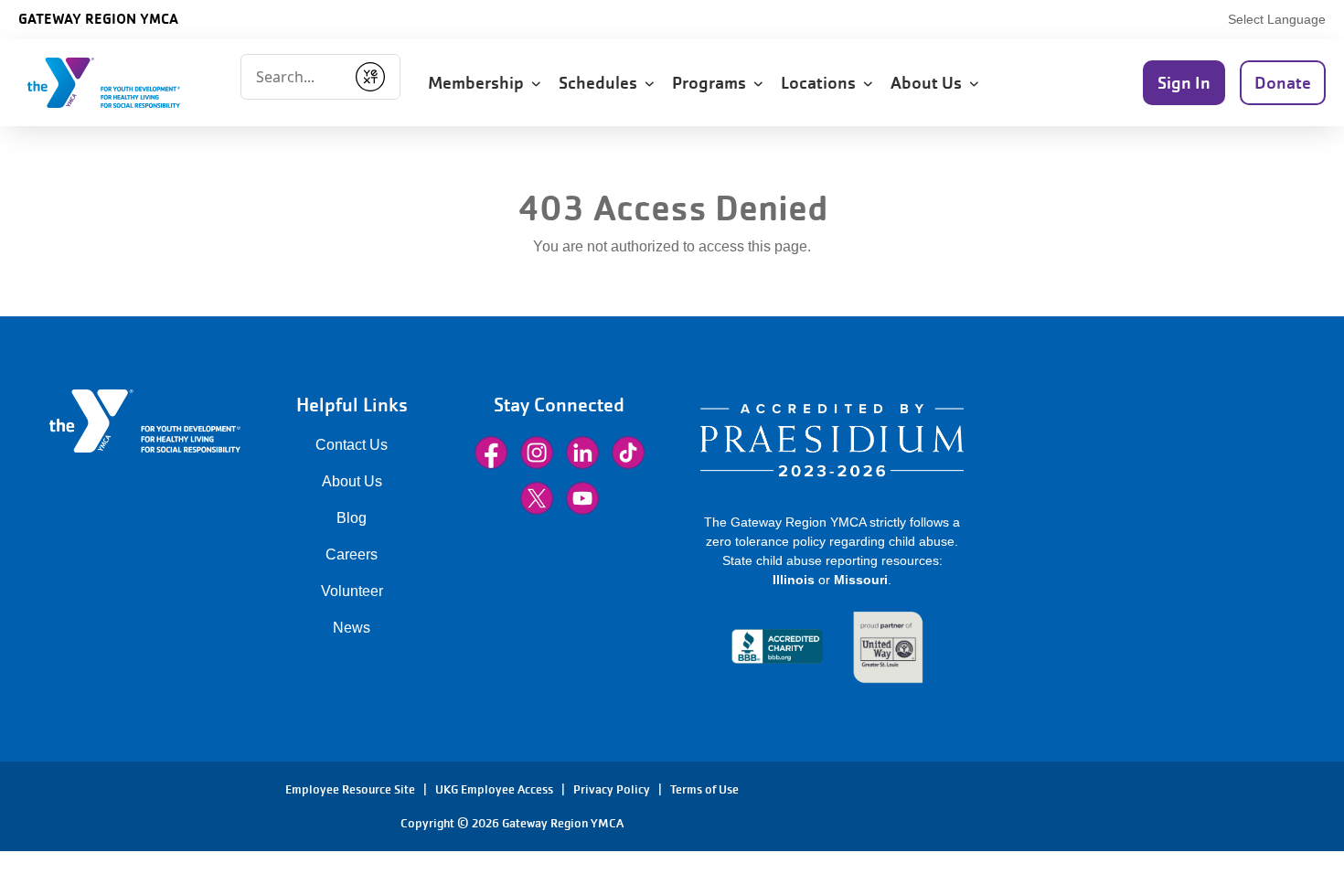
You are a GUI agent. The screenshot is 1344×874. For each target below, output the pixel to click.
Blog (351, 518)
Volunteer (352, 591)
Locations (822, 82)
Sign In (1184, 82)
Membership (479, 82)
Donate (1282, 82)
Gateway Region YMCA (98, 18)
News (351, 627)
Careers (351, 554)
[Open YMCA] (123, 83)
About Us (352, 481)
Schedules (602, 82)
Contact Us (351, 445)
